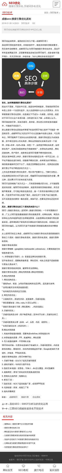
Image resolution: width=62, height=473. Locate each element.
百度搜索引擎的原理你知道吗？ (16, 447)
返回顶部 (54, 470)
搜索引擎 (25, 397)
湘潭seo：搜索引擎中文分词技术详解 (18, 424)
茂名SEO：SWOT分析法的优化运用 (28, 403)
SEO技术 (54, 12)
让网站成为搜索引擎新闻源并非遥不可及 (19, 443)
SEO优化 (10, 117)
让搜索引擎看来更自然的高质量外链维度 (19, 435)
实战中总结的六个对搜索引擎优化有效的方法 (21, 439)
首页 (46, 12)
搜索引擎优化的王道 (12, 427)
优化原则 (36, 397)
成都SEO (13, 397)
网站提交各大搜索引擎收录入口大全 (18, 431)
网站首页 (8, 470)
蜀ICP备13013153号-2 (26, 459)
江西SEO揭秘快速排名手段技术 (26, 408)
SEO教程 (23, 470)
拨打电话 (39, 470)
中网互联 (49, 459)
